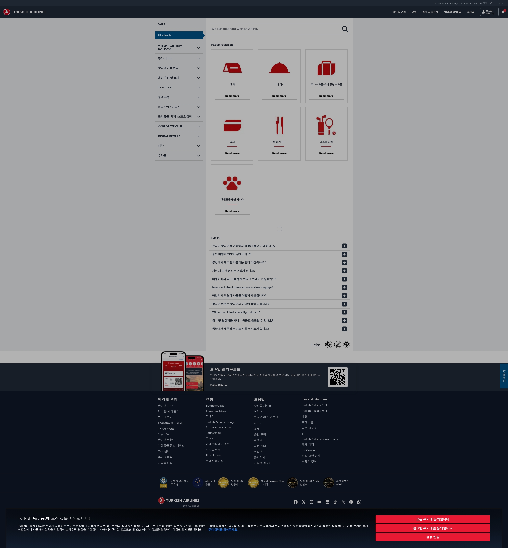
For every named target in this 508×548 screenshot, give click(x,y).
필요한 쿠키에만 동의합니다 (433, 528)
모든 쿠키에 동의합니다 (432, 519)
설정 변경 (433, 537)
